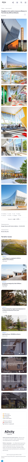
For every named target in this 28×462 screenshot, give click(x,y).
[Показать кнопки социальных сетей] (13, 2)
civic (14, 213)
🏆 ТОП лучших (6, 413)
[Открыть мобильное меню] (25, 2)
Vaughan (15, 215)
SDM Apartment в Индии (9, 345)
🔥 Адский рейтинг (7, 415)
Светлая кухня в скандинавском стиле (13, 381)
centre (10, 213)
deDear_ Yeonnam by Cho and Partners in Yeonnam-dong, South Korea (13, 364)
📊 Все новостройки (7, 418)
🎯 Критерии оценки (7, 422)
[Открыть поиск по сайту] (21, 2)
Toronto (9, 215)
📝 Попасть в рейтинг (7, 420)
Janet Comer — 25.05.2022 (9, 399)
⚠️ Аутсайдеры (6, 416)
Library (18, 213)
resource (4, 215)
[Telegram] (2, 461)
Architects (4, 213)
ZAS (20, 215)
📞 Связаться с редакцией (8, 423)
